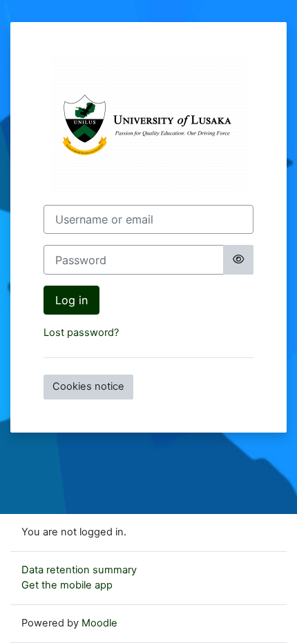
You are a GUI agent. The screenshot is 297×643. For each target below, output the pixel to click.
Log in (71, 300)
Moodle (99, 623)
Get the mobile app (67, 585)
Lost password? (81, 332)
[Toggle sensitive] (238, 259)
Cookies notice (88, 386)
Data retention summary (79, 570)
